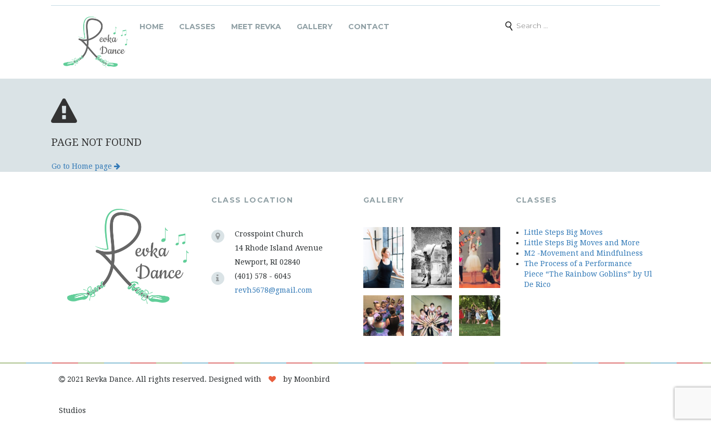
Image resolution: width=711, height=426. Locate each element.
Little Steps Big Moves (563, 232)
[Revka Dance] (95, 42)
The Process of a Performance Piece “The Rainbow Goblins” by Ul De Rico (588, 274)
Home (151, 26)
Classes (197, 26)
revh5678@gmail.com (273, 290)
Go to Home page (83, 166)
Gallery (315, 26)
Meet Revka (256, 26)
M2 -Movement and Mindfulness (583, 253)
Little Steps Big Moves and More (582, 243)
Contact (368, 26)
